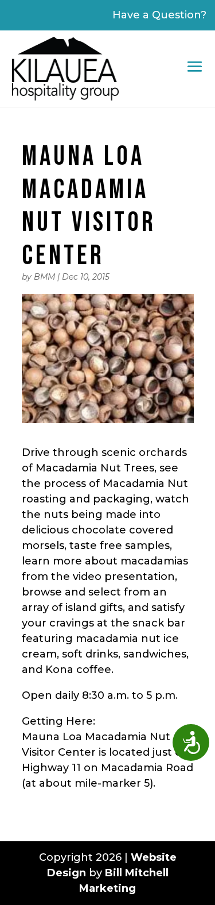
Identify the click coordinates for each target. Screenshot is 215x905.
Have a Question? (159, 15)
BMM (44, 277)
